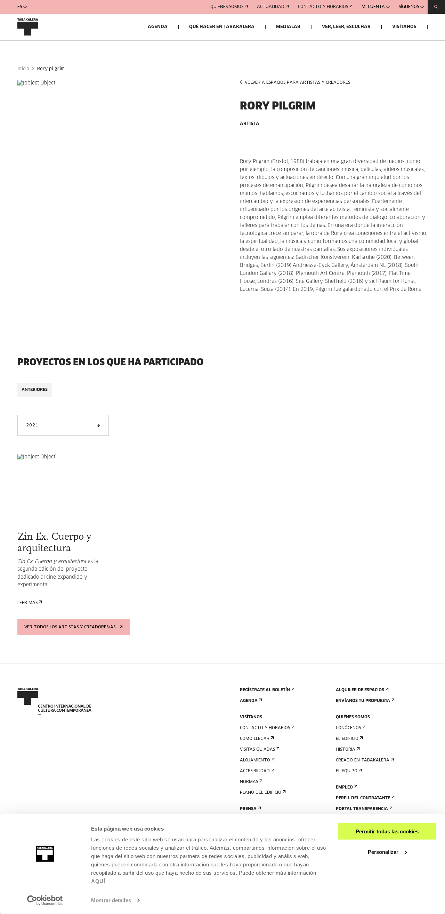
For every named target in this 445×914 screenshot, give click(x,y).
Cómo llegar (254, 739)
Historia (345, 750)
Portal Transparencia (362, 809)
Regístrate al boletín (265, 690)
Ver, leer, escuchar (346, 27)
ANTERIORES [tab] (35, 390)
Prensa (248, 809)
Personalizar (383, 852)
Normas (249, 782)
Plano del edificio (260, 793)
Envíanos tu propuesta (363, 701)
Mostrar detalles (111, 900)
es (19, 7)
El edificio (347, 739)
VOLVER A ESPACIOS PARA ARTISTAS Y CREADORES (297, 83)
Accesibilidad (255, 771)
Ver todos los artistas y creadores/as (69, 627)
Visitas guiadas (257, 750)
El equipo (346, 771)
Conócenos (348, 728)
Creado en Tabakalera (362, 760)
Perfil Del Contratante (363, 798)
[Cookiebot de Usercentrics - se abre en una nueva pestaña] (45, 900)
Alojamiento (255, 760)
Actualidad (270, 7)
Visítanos (404, 27)
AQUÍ (98, 881)
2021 (32, 425)
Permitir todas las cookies (387, 831)
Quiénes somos (226, 7)
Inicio (23, 69)
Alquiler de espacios (360, 690)
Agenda (158, 27)
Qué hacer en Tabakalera (221, 27)
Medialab (288, 27)
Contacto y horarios (323, 7)
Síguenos (409, 7)
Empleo (344, 787)
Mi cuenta (373, 7)
